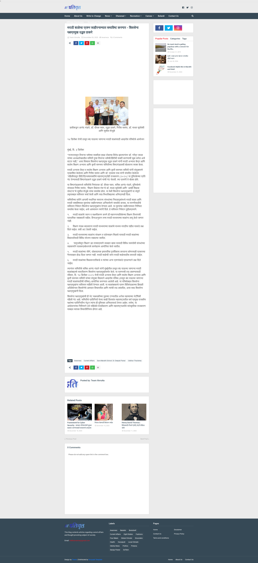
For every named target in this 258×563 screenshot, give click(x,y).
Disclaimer (178, 530)
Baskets (123, 530)
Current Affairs (89, 361)
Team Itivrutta (74, 37)
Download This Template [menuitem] (99, 22)
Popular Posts (161, 38)
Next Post (144, 439)
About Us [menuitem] (78, 16)
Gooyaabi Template (95, 560)
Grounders (139, 538)
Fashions (139, 534)
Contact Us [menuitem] (174, 16)
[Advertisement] (106, 70)
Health (112, 542)
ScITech (126, 550)
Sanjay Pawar (115, 550)
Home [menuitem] (67, 16)
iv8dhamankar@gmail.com (79, 541)
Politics (125, 546)
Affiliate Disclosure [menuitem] (75, 22)
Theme (74, 560)
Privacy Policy (179, 534)
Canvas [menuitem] (149, 16)
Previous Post (71, 439)
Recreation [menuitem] (135, 16)
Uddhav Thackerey (134, 361)
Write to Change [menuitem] (93, 16)
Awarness (105, 37)
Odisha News (115, 546)
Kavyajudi (121, 542)
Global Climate (126, 538)
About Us (178, 560)
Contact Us (157, 534)
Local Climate (133, 542)
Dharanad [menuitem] (120, 16)
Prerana (134, 546)
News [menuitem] (107, 16)
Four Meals (114, 538)
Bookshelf (132, 530)
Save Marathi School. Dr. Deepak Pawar (111, 361)
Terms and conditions (161, 538)
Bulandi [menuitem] (161, 16)
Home (155, 530)
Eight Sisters (128, 534)
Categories (175, 38)
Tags (184, 38)
